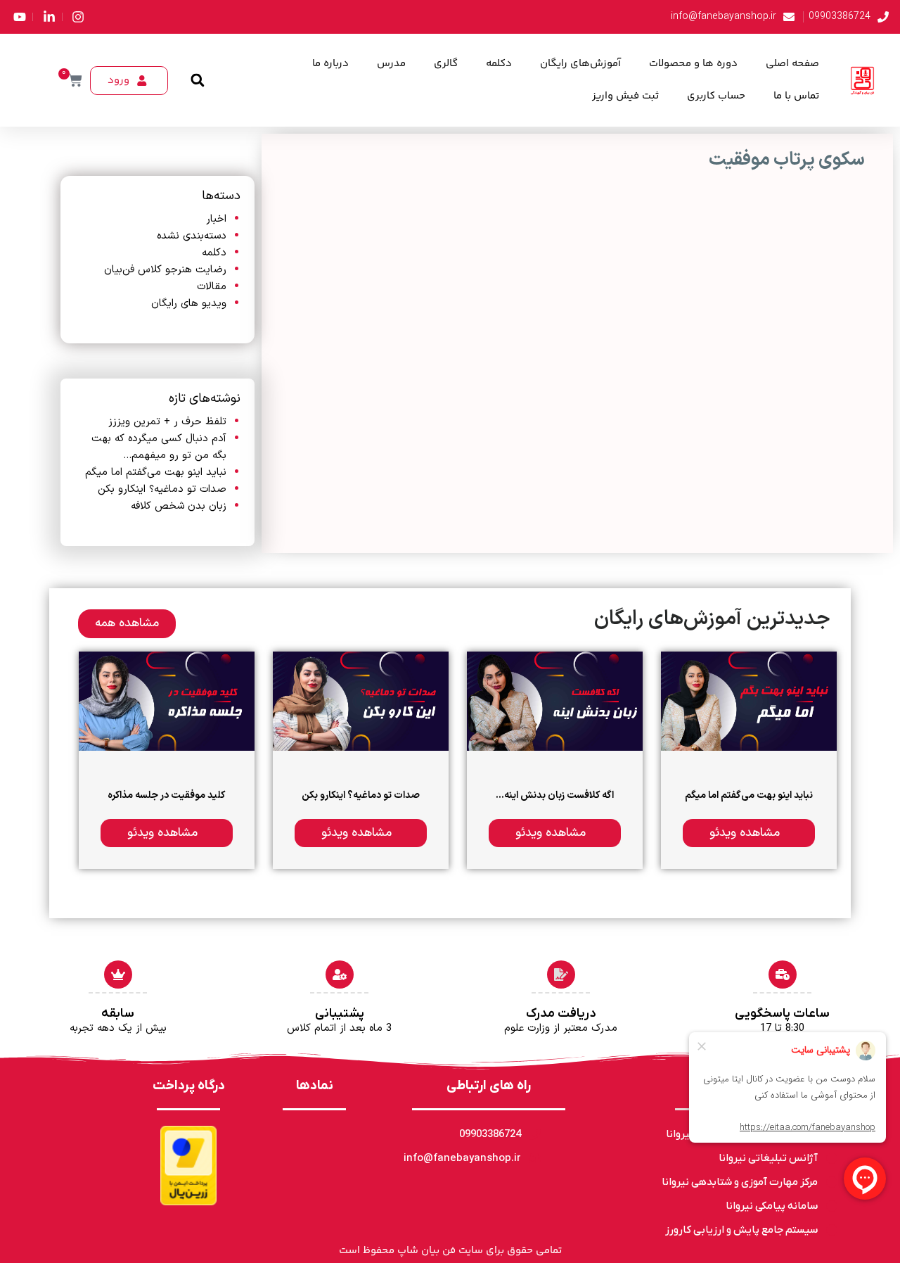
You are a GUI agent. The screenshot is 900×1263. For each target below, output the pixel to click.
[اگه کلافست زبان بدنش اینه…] (555, 701)
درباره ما (330, 64)
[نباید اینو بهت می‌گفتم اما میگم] (749, 701)
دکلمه (499, 64)
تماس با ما (796, 96)
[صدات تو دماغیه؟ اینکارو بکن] (361, 701)
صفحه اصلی (792, 64)
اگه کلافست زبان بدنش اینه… (555, 795)
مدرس (391, 64)
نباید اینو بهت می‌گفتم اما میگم (155, 472)
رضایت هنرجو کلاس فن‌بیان (165, 270)
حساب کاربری (716, 96)
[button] (197, 80)
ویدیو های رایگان (188, 304)
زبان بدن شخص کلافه (178, 506)
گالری (446, 64)
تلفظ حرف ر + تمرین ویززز (167, 422)
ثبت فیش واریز (625, 96)
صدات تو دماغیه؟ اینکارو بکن (162, 489)
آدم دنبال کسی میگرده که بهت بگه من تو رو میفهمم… (158, 447)
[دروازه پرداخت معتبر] (188, 1165)
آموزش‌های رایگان (580, 64)
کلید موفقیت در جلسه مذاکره (166, 795)
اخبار (216, 219)
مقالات (211, 287)
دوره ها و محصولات (693, 64)
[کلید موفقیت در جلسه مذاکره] (167, 701)
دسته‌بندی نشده (191, 236)
